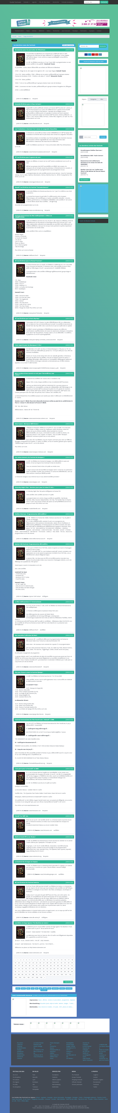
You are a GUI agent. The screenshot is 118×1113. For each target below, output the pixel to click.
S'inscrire (103, 137)
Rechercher (56, 2)
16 (65, 960)
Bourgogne (68, 1097)
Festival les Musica (53, 1047)
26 (40, 963)
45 (47, 965)
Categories (93, 99)
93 (36, 974)
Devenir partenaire (77, 1084)
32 (61, 963)
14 (58, 960)
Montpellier (35, 1089)
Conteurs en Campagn (102, 1056)
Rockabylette (70, 1043)
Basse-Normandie (59, 1097)
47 (54, 965)
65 (58, 968)
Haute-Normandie (17, 1099)
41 (33, 965)
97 (50, 974)
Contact (99, 31)
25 (36, 963)
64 (54, 968)
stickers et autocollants (54, 1000)
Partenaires (83, 31)
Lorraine (53, 1099)
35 (72, 963)
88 (19, 974)
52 (72, 965)
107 (33, 977)
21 (22, 963)
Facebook (96, 1084)
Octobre (62, 988)
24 (33, 963)
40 (29, 965)
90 (26, 974)
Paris (33, 1075)
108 (37, 977)
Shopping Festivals (77, 1079)
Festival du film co (55, 1050)
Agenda (34, 2)
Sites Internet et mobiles (45, 1007)
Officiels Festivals (77, 1082)
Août (49, 988)
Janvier (18, 988)
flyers (40, 1000)
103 (16, 977)
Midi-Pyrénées (61, 1099)
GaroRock (52, 1051)
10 (44, 960)
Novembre (69, 988)
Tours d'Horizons (38, 1056)
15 (61, 960)
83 (61, 971)
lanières (61, 1003)
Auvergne (50, 1097)
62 (47, 968)
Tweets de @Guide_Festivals (87, 221)
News (28, 31)
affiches (45, 1000)
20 (19, 963)
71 (19, 971)
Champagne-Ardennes (90, 1097)
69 (72, 968)
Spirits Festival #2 (88, 1060)
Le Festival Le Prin (39, 1050)
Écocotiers (20, 1043)
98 (54, 974)
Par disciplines (17, 1077)
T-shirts (71, 1003)
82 (58, 971)
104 (20, 977)
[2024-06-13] (91, 163)
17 (68, 960)
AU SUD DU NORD (102, 1052)
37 (19, 965)
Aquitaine (43, 1097)
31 (58, 963)
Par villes (15, 1084)
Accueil (14, 36)
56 (26, 968)
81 (54, 971)
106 (28, 977)
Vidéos (48, 31)
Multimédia (55, 1087)
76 (36, 971)
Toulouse (35, 1087)
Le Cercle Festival (38, 1043)
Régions (84, 99)
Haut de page (68, 982)
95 (43, 974)
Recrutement (96, 1082)
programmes (65, 1000)
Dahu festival (86, 1058)
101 (66, 974)
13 (54, 960)
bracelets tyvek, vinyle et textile (49, 1003)
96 (47, 974)
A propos (91, 31)
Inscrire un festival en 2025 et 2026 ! (93, 61)
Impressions (55, 1082)
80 (50, 971)
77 (40, 971)
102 (70, 974)
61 (43, 968)
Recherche (104, 2)
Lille (33, 1084)
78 (43, 971)
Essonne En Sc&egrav (86, 1043)
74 (29, 971)
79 (47, 971)
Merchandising (56, 1084)
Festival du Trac (103, 1058)
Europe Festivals (76, 1077)
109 (41, 977)
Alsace (38, 1097)
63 (50, 968)
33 (65, 963)
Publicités (54, 1077)
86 (72, 971)
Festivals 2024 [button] (19, 31)
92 (33, 974)
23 (29, 963)
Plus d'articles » (84, 179)
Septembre (55, 988)
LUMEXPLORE (103, 1044)
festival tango (70, 1044)
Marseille (34, 1077)
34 (68, 963)
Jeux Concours (66, 31)
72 (22, 971)
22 (26, 963)
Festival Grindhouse (20, 1050)
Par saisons (16, 1079)
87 (15, 974)
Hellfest (52, 1053)
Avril (33, 988)
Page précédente (28, 36)
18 (72, 960)
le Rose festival (87, 1046)
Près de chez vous (44, 2)
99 (58, 974)
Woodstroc (20, 1053)
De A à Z (15, 1075)
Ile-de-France (26, 1099)
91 (29, 974)
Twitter (95, 1087)
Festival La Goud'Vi (69, 1052)
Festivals (26, 2)
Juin (40, 988)
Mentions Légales (98, 1079)
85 (68, 971)
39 (26, 965)
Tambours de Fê (38, 1055)
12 (51, 960)
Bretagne (75, 1097)
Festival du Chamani (20, 1057)
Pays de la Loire (82, 1099)
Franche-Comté (101, 1097)
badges (66, 1003)
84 (65, 971)
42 (36, 965)
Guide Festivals (15, 2)
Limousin (47, 1099)
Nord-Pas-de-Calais (71, 1099)
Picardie (90, 1099)
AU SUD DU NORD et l (86, 1052)
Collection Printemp (20, 1045)
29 (50, 963)
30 (54, 963)
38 (22, 965)
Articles (34, 31)
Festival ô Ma (37, 1044)
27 (43, 963)
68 (68, 968)
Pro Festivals (75, 1075)
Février (23, 988)
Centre (80, 1097)
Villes (101, 99)
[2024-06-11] (93, 172)
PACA (18, 1101)
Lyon (33, 1079)
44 (43, 965)
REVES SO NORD (104, 1050)
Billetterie (41, 31)
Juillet (44, 988)
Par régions (16, 1082)
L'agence (95, 1075)
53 (15, 968)
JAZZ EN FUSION (104, 1060)
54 (19, 968)
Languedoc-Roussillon (38, 1099)
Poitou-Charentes (99, 1099)
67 (65, 968)
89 (22, 974)
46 (50, 965)
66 (61, 968)
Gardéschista (20, 1055)
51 (68, 965)
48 (58, 965)
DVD (60, 1007)
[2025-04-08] (91, 151)
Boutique (75, 31)
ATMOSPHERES (21, 1048)
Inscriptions (55, 1075)
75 (33, 971)
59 (36, 968)
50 (65, 965)
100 (62, 974)
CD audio (56, 1007)
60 (40, 968)
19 (15, 963)
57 (29, 968)
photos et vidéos (67, 1007)
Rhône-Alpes (25, 1101)
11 (47, 960)
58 (33, 968)
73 (26, 971)
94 (40, 974)
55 (22, 968)
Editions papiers (56, 1079)
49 (61, 965)
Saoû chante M (54, 1055)
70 (15, 971)
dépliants (72, 1000)
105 (24, 977)
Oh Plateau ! (69, 1058)
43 (40, 965)
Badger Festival (70, 1046)
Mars (28, 988)
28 (47, 963)
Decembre (43, 990)
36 (15, 965)
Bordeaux (35, 1082)
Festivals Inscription (67, 2)
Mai (37, 988)
